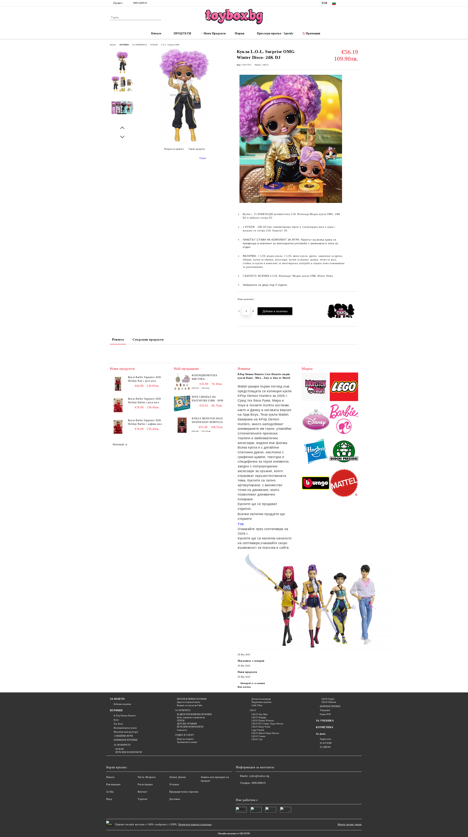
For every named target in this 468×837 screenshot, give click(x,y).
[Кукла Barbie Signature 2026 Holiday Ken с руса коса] (118, 383)
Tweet (202, 158)
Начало (156, 33)
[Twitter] (351, 3)
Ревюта (118, 339)
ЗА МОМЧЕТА (182, 710)
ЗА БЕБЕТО (117, 699)
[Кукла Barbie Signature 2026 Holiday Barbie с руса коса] (118, 405)
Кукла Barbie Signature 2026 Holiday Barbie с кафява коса (145, 422)
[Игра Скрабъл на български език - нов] (182, 403)
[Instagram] (356, 3)
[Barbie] (344, 419)
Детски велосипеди (261, 699)
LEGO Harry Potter (261, 726)
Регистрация (145, 784)
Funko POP (325, 714)
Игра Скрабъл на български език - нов (207, 399)
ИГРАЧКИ (124, 45)
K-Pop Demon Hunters (125, 715)
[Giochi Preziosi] (344, 452)
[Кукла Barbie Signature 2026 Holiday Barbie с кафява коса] (118, 427)
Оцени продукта (197, 149)
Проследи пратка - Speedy (275, 33)
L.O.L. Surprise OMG (170, 45)
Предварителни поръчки (184, 791)
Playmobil (325, 710)
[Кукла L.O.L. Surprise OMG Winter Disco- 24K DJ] (184, 141)
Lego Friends (258, 730)
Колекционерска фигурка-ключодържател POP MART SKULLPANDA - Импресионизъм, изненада (207, 377)
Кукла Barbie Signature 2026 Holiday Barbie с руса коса (144, 400)
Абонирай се (119, 444)
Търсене (142, 799)
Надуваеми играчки (261, 702)
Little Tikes (257, 705)
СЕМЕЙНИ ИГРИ (123, 736)
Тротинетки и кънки (187, 742)
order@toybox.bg (259, 776)
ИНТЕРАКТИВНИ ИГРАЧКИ (192, 699)
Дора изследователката (188, 702)
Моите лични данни (350, 824)
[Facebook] (345, 3)
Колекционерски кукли (125, 728)
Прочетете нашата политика (195, 824)
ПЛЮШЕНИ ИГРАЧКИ (125, 740)
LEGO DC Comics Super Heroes (267, 723)
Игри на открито (185, 739)
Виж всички (244, 687)
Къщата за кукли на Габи (189, 705)
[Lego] (344, 387)
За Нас (110, 791)
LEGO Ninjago (259, 717)
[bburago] (316, 483)
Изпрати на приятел (174, 149)
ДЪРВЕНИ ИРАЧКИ (330, 706)
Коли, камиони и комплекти (191, 717)
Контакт (142, 791)
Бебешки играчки (122, 704)
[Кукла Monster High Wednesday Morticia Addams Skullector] (182, 425)
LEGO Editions (329, 702)
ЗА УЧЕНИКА (325, 720)
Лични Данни (177, 777)
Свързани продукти (148, 339)
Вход (109, 799)
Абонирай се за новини (252, 683)
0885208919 (140, 3)
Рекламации (113, 784)
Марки (239, 33)
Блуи (116, 720)
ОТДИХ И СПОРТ (184, 735)
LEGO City (257, 739)
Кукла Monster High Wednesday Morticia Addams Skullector (207, 420)
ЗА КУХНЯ (326, 743)
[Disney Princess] (316, 420)
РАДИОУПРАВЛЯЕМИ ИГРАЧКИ (194, 714)
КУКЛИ (153, 45)
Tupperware (325, 739)
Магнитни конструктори (126, 732)
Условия (174, 784)
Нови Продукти (215, 33)
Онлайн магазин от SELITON (234, 833)
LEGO (253, 710)
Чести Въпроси (147, 777)
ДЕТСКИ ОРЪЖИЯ (187, 723)
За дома (321, 733)
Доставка (174, 799)
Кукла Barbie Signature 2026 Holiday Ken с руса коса (144, 379)
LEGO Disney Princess (263, 720)
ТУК (241, 524)
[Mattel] (344, 483)
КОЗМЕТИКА (324, 727)
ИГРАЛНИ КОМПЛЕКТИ (129, 752)
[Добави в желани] (355, 299)
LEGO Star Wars (260, 714)
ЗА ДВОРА (325, 747)
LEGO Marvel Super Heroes (265, 733)
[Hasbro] (316, 452)
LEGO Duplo (328, 699)
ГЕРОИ (180, 720)
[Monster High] (316, 387)
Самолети (182, 730)
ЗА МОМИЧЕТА (139, 45)
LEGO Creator (259, 736)
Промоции (313, 33)
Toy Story (118, 724)
